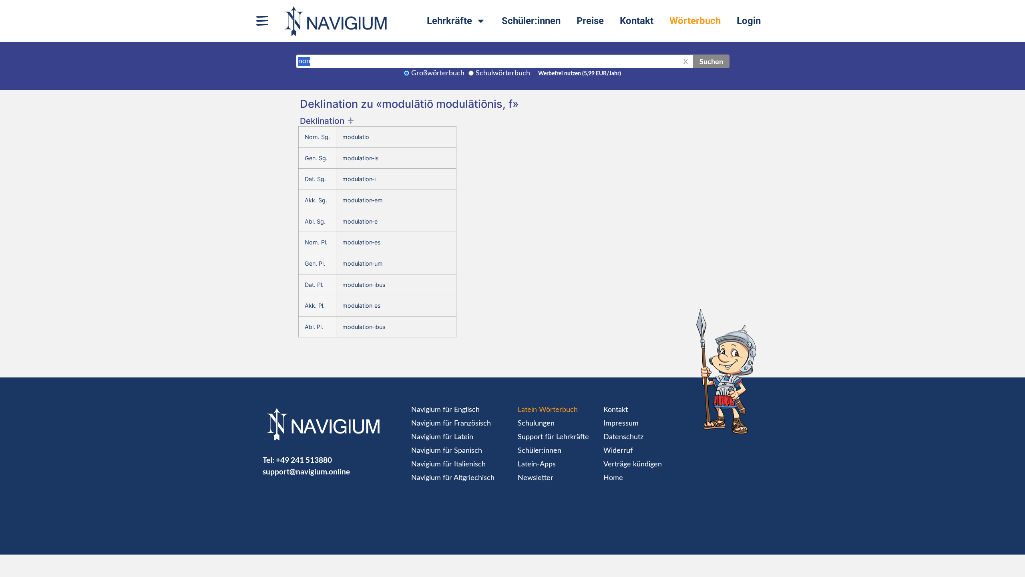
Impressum (621, 423)
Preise (590, 20)
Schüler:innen (531, 20)
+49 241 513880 (304, 459)
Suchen (711, 61)
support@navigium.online (306, 471)
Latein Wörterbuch (548, 410)
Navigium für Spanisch (446, 450)
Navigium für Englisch (445, 410)
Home (613, 478)
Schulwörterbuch (503, 73)
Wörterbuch (695, 20)
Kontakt (636, 20)
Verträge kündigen (632, 464)
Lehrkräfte (449, 20)
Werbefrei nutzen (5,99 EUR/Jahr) (579, 74)
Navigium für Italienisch (448, 464)
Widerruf (618, 450)
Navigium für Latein (442, 437)
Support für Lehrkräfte (553, 437)
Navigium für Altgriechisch (452, 478)
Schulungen (536, 423)
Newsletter (535, 478)
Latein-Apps (537, 464)
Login (749, 20)
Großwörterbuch (437, 73)
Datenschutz (623, 437)
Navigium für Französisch (451, 423)
